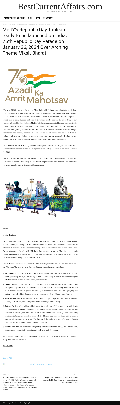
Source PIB (7, 358)
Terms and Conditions (14, 18)
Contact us (48, 18)
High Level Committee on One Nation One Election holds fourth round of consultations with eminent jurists (60, 380)
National (12, 24)
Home (5, 24)
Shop (30, 18)
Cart (38, 18)
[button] (114, 18)
